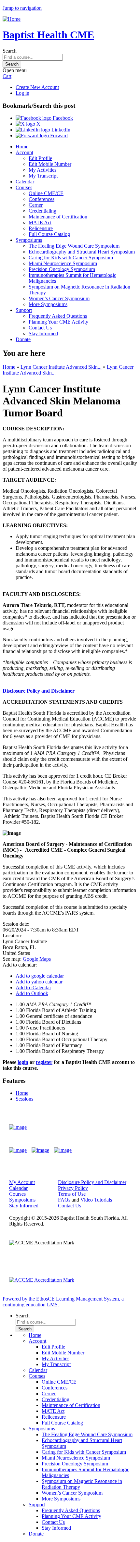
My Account (22, 1182)
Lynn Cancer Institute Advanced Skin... (61, 367)
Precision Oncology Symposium (62, 269)
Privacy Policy (73, 1188)
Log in (22, 93)
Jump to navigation (22, 8)
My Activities (42, 170)
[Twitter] (40, 1150)
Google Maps (37, 959)
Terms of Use (72, 1194)
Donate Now (111, 1127)
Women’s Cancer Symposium (59, 298)
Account (24, 152)
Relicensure (41, 228)
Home (22, 146)
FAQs (64, 1200)
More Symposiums (48, 304)
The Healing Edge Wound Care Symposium (74, 246)
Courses (24, 187)
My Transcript (43, 176)
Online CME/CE (46, 193)
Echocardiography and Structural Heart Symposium (82, 251)
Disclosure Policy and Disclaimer (39, 691)
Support (24, 310)
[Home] (12, 19)
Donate (23, 339)
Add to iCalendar (33, 987)
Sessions (24, 1099)
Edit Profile (40, 158)
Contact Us (40, 327)
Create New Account (37, 87)
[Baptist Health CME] (18, 1127)
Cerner (36, 205)
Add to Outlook (32, 993)
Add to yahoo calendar (39, 981)
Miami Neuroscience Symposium (63, 263)
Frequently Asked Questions (58, 316)
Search (10, 51)
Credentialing (42, 211)
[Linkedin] (63, 1150)
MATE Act (40, 222)
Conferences (41, 199)
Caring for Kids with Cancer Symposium (71, 257)
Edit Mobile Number (50, 164)
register (44, 1062)
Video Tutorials (96, 1200)
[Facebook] (18, 1150)
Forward (58, 135)
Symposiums (29, 240)
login (23, 1062)
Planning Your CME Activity (58, 322)
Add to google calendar (40, 976)
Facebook (62, 118)
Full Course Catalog (49, 234)
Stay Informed (43, 333)
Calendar (25, 181)
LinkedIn (60, 129)
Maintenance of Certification (58, 216)
